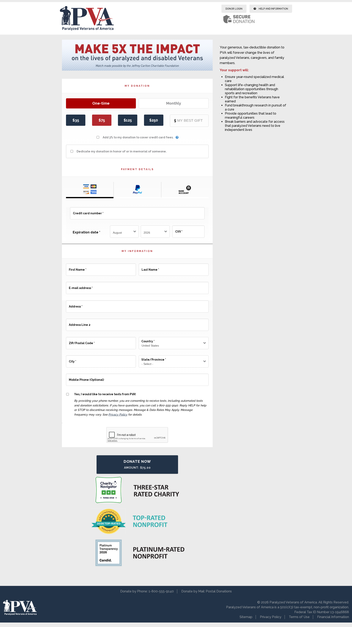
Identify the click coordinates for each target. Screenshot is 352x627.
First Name (77, 267)
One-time (101, 103)
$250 (153, 120)
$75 (102, 120)
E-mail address (80, 286)
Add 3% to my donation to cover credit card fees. (138, 137)
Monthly (173, 103)
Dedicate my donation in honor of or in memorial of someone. (122, 151)
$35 (76, 120)
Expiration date (86, 232)
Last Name (150, 267)
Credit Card (89, 190)
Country (148, 341)
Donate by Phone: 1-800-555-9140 (147, 591)
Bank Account (185, 190)
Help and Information (273, 8)
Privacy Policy (117, 414)
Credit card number (88, 211)
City (72, 359)
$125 (128, 120)
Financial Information (333, 617)
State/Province (153, 359)
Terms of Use (299, 617)
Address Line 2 (79, 323)
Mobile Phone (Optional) (86, 378)
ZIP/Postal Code (82, 341)
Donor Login (234, 8)
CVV (178, 229)
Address (75, 304)
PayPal (137, 190)
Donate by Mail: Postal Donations (206, 591)
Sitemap (246, 617)
